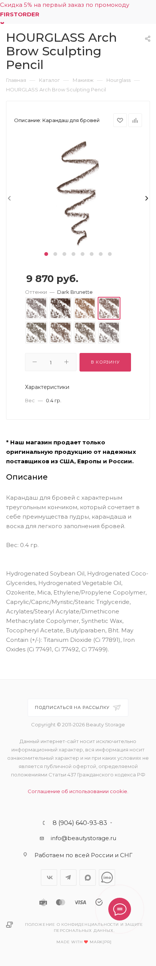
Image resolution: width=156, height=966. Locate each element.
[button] (46, 254)
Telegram (68, 877)
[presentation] (8, 198)
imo (107, 877)
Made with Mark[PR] (83, 941)
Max (88, 877)
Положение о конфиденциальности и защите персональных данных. (84, 927)
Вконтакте (49, 877)
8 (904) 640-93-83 (80, 823)
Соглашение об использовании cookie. (78, 791)
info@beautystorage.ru (83, 838)
